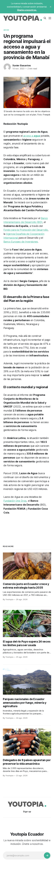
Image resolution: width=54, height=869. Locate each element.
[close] (50, 6)
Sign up (27, 811)
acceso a (31, 135)
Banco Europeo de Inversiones (20, 241)
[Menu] (50, 18)
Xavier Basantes (21, 65)
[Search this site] (45, 18)
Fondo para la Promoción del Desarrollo (25, 229)
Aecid (6, 30)
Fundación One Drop (14, 500)
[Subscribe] (47, 855)
